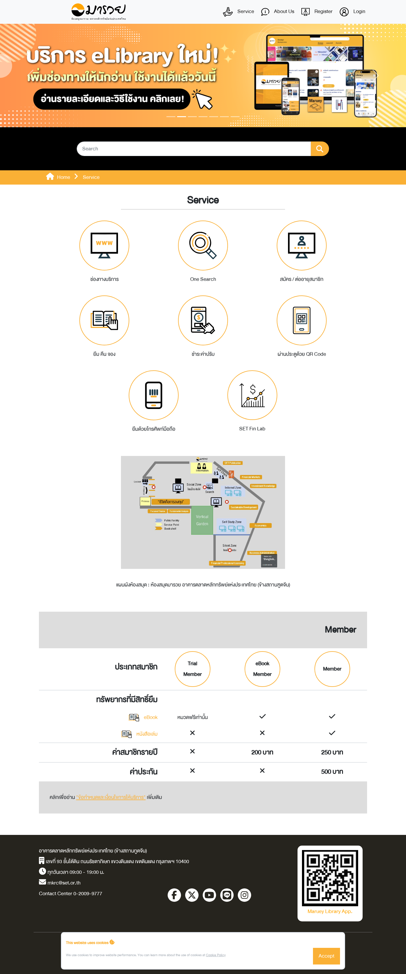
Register (323, 11)
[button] (30, 75)
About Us (283, 11)
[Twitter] (192, 895)
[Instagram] (244, 895)
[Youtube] (209, 895)
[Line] (227, 895)
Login (358, 11)
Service (245, 11)
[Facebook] (174, 895)
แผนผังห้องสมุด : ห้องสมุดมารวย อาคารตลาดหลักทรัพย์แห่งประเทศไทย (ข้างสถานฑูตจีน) (203, 584)
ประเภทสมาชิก (136, 667)
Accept (326, 956)
